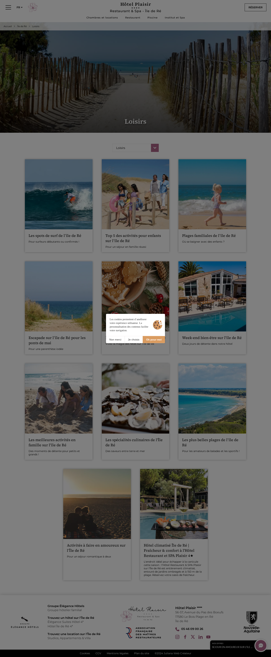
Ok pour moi (154, 339)
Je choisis (133, 339)
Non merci (115, 339)
